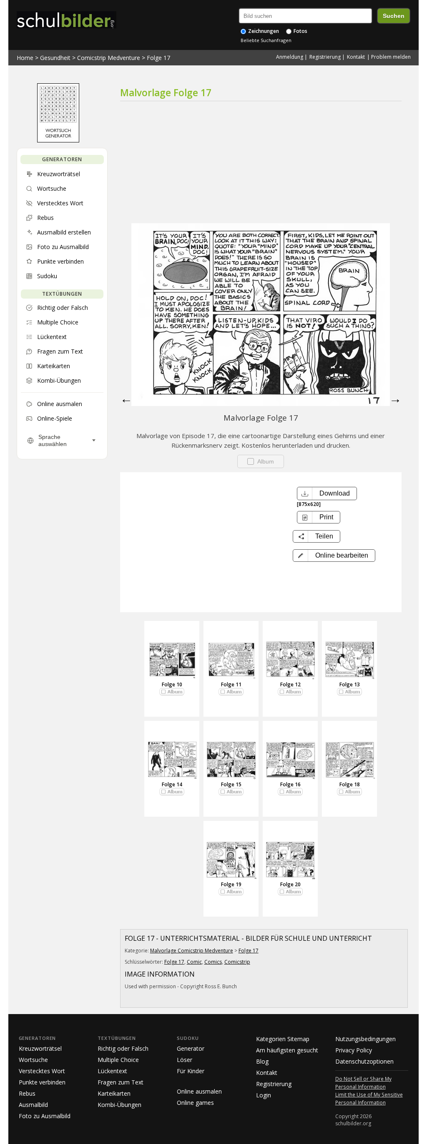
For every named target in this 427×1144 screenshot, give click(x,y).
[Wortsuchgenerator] (58, 140)
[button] (334, 555)
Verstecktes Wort (42, 1071)
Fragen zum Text (120, 1082)
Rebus (27, 1093)
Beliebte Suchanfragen (266, 40)
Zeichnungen (263, 31)
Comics (213, 961)
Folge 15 (231, 784)
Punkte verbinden (42, 1082)
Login (263, 1095)
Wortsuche (33, 1060)
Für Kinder (190, 1071)
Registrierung (325, 56)
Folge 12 (290, 684)
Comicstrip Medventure (108, 58)
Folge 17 (158, 58)
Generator (190, 1048)
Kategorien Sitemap (282, 1039)
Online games (195, 1103)
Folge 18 (349, 784)
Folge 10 (172, 684)
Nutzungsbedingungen (365, 1039)
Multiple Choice (118, 1060)
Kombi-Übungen (119, 1105)
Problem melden (391, 56)
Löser (184, 1060)
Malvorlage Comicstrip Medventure (191, 950)
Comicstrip (237, 961)
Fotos (299, 31)
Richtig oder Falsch (123, 1048)
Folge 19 (231, 884)
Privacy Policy (353, 1050)
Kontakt (356, 56)
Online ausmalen (199, 1091)
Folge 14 (172, 784)
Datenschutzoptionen (364, 1061)
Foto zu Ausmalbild (44, 1116)
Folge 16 (290, 784)
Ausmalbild (33, 1105)
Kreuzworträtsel (40, 1048)
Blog (262, 1061)
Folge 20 (290, 884)
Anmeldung (289, 56)
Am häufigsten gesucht (287, 1050)
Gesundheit (55, 58)
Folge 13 (349, 684)
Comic (194, 961)
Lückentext (112, 1071)
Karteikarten (114, 1093)
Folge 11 (231, 684)
